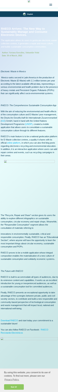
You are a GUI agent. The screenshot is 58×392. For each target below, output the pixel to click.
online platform (13, 143)
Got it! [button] (14, 387)
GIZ (3, 121)
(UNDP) (29, 124)
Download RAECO (9, 320)
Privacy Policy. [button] (12, 379)
